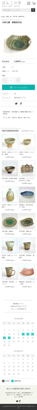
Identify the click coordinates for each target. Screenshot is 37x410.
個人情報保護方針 (26, 393)
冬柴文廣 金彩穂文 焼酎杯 (26, 256)
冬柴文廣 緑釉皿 (7, 231)
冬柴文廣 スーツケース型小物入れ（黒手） (26, 179)
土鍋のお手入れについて (18, 306)
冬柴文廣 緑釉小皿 (25, 231)
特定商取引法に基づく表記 (12, 393)
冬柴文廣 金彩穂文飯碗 (9, 178)
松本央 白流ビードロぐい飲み (26, 153)
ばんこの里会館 (18, 396)
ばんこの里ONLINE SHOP (18, 389)
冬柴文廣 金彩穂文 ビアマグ (9, 283)
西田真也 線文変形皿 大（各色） (26, 206)
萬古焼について (18, 304)
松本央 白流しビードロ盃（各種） (9, 153)
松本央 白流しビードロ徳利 (9, 206)
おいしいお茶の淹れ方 (18, 309)
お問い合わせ (26, 394)
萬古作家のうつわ (19, 98)
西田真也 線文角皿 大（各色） (26, 283)
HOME (3, 16)
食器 (7, 16)
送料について (10, 394)
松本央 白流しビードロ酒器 (9, 256)
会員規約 (18, 394)
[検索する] (33, 10)
